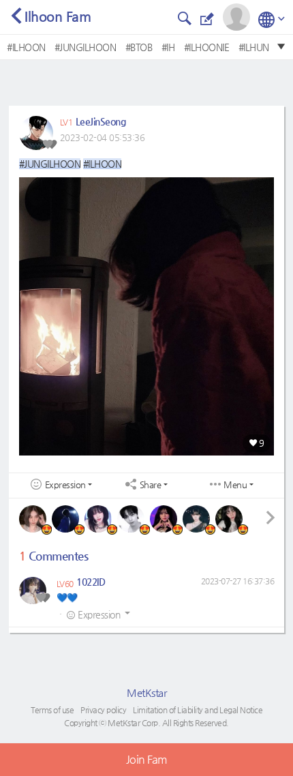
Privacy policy (103, 710)
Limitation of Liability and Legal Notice (197, 710)
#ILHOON (26, 47)
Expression (65, 485)
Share (150, 485)
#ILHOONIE (207, 47)
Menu (235, 485)
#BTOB (139, 47)
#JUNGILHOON (86, 47)
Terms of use (52, 710)
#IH (168, 47)
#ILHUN (253, 47)
